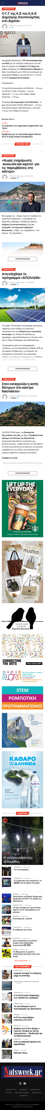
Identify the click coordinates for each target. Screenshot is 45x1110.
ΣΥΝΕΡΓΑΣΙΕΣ (34, 1089)
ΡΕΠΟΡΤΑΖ (24, 1096)
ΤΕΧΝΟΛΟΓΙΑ (36, 1092)
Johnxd (13, 178)
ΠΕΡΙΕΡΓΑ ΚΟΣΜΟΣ (22, 1092)
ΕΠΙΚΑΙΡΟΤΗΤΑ (10, 1089)
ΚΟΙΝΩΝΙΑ (23, 1089)
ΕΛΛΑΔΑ (9, 1092)
